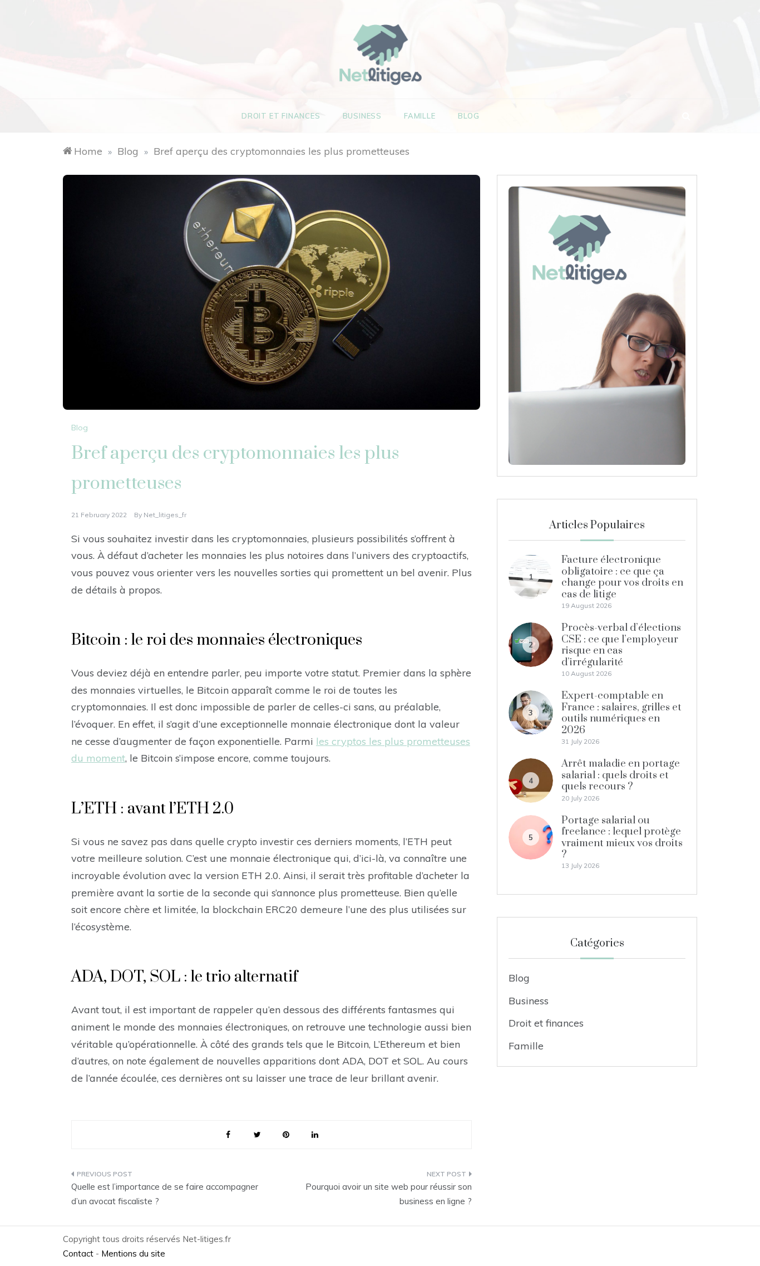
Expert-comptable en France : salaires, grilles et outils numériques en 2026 (621, 712)
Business (362, 115)
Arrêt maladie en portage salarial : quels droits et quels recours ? (620, 775)
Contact (78, 1253)
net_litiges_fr (165, 515)
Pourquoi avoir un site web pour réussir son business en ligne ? (388, 1193)
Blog (469, 115)
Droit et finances (280, 115)
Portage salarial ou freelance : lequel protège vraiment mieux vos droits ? (622, 837)
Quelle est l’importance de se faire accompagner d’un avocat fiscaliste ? (164, 1193)
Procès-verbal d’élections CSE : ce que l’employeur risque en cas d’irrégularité (621, 644)
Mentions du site (133, 1253)
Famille (420, 115)
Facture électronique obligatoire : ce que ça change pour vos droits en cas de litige (622, 576)
